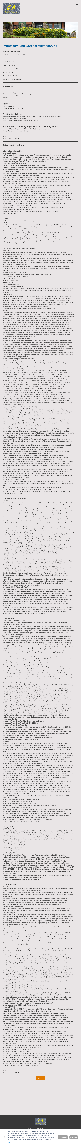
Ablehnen (73, 1137)
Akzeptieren (63, 1137)
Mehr (9, 1143)
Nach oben (40, 1078)
